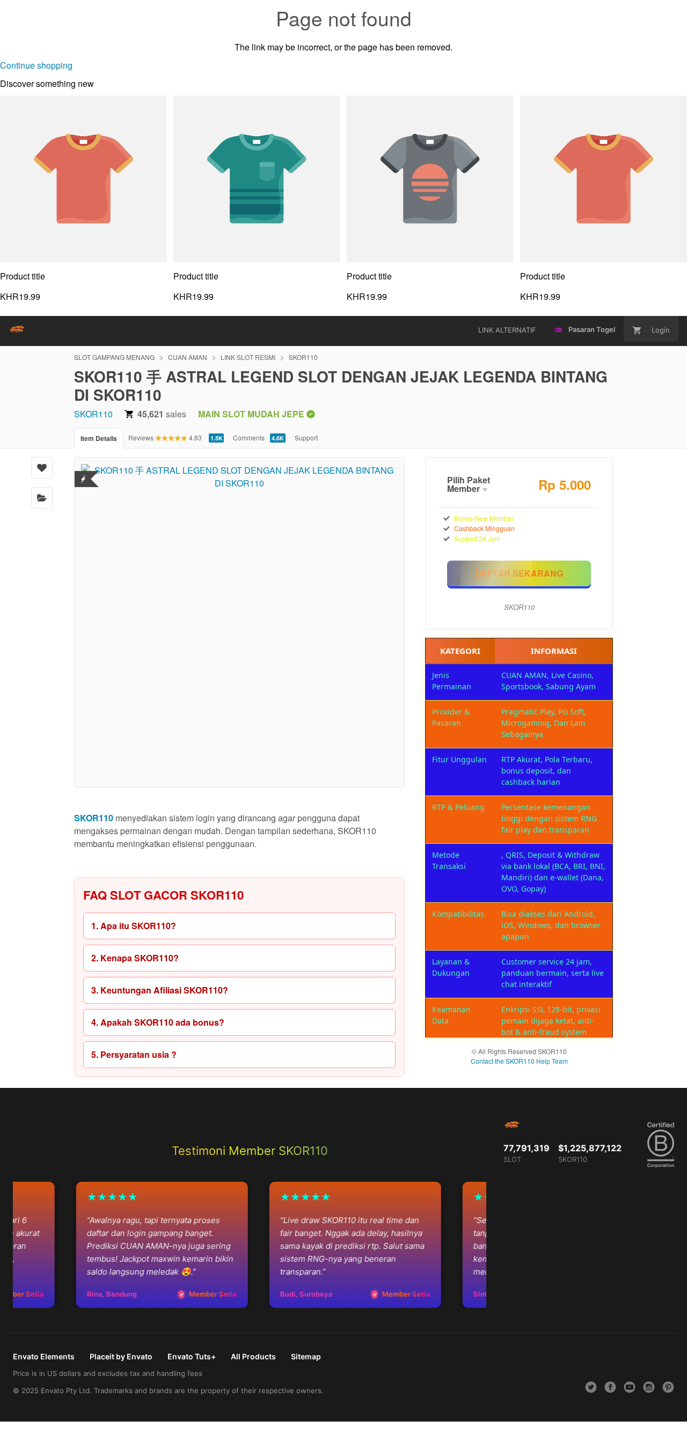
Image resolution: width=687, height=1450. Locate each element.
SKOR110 (303, 357)
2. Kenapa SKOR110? (135, 958)
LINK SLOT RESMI (248, 357)
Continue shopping (36, 65)
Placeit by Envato (121, 1356)
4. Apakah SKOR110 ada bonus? (157, 1022)
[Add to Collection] (42, 498)
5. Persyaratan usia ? (134, 1054)
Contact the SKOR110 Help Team (519, 1060)
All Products (253, 1356)
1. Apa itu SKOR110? (133, 925)
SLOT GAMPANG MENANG (114, 357)
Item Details (99, 438)
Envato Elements (44, 1356)
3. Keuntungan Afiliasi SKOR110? (159, 990)
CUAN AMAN (187, 357)
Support (306, 437)
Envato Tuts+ (191, 1356)
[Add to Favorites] (42, 468)
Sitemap (306, 1356)
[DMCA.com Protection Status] (83, 472)
